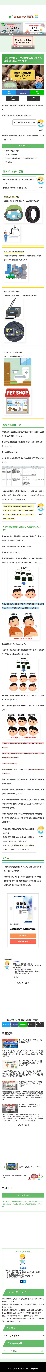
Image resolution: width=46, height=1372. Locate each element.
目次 (20, 146)
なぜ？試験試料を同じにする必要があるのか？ (22, 158)
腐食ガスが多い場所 (12, 151)
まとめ (9, 162)
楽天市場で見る (23, 941)
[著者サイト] (14, 977)
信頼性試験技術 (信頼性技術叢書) (23, 929)
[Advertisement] (23, 1000)
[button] (42, 1351)
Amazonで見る (23, 935)
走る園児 (16, 961)
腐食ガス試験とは (12, 154)
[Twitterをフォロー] (17, 977)
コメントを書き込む (23, 1195)
